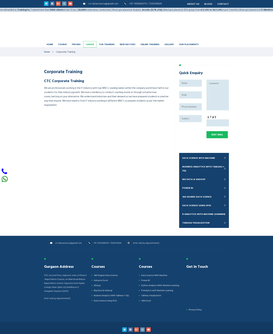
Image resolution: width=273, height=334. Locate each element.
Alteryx (97, 276)
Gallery (169, 35)
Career (90, 35)
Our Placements (189, 35)
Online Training (149, 35)
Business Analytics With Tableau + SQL (203, 160)
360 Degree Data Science (197, 188)
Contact (223, 4)
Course (62, 35)
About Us (193, 4)
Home (50, 35)
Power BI (187, 179)
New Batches (127, 35)
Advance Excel (101, 271)
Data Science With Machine (198, 149)
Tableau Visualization (195, 214)
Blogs (208, 4)
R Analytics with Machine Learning (203, 205)
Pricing (76, 35)
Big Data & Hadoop (193, 170)
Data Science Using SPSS (196, 196)
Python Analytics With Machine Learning (160, 276)
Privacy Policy (195, 301)
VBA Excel (146, 292)
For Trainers (107, 35)
